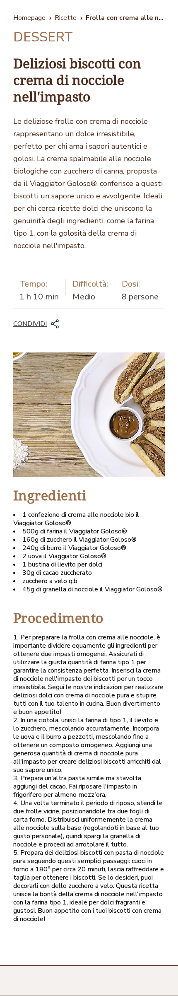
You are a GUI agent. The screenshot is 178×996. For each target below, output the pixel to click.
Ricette (66, 18)
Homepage (29, 18)
